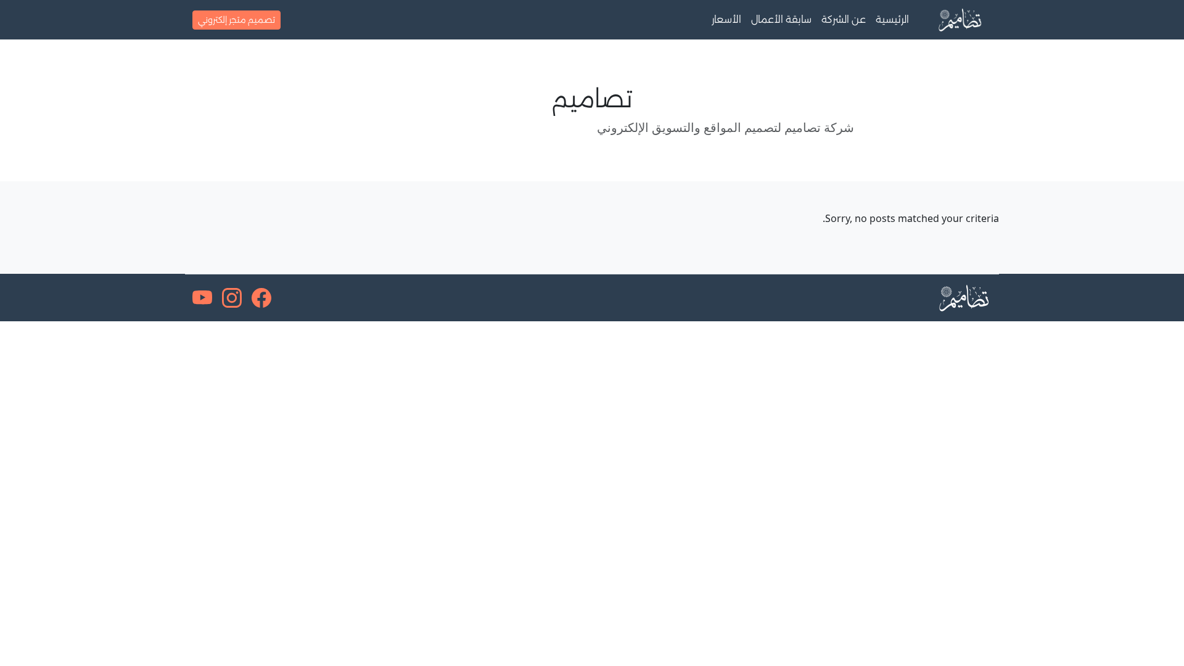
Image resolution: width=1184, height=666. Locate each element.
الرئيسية (892, 19)
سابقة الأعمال (781, 19)
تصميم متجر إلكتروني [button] (236, 19)
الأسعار (726, 19)
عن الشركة (843, 19)
